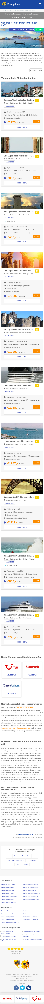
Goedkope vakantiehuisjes (8, 914)
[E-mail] (28, 988)
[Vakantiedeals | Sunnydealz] (16, 949)
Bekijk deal (22, 127)
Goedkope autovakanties (8, 902)
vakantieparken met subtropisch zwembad (16, 728)
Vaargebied (9, 106)
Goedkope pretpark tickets (30, 887)
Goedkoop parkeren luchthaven (10, 922)
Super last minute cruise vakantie (8, 940)
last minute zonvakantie (25, 707)
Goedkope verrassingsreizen (31, 899)
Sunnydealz (29, 976)
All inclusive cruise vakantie (32, 931)
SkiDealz (20, 974)
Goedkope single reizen (30, 890)
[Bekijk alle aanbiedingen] (7, 998)
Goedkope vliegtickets (7, 917)
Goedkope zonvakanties (8, 884)
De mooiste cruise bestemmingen (7, 932)
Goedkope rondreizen (7, 890)
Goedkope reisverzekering (30, 920)
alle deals (11, 675)
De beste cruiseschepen (9, 936)
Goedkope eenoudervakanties (31, 893)
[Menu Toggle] (40, 4)
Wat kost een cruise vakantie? (33, 939)
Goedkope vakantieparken (30, 884)
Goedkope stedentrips (7, 887)
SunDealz (14, 974)
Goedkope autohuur (28, 911)
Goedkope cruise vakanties (9, 896)
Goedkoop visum (27, 914)
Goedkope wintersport (7, 899)
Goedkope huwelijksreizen (30, 896)
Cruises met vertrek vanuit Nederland (31, 935)
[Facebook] (16, 988)
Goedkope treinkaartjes (8, 920)
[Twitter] (22, 988)
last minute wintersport (28, 718)
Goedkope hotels (6, 911)
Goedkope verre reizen (7, 893)
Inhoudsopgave (37, 70)
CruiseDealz (34, 974)
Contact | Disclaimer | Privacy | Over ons (22, 980)
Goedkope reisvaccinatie (30, 917)
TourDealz (27, 974)
